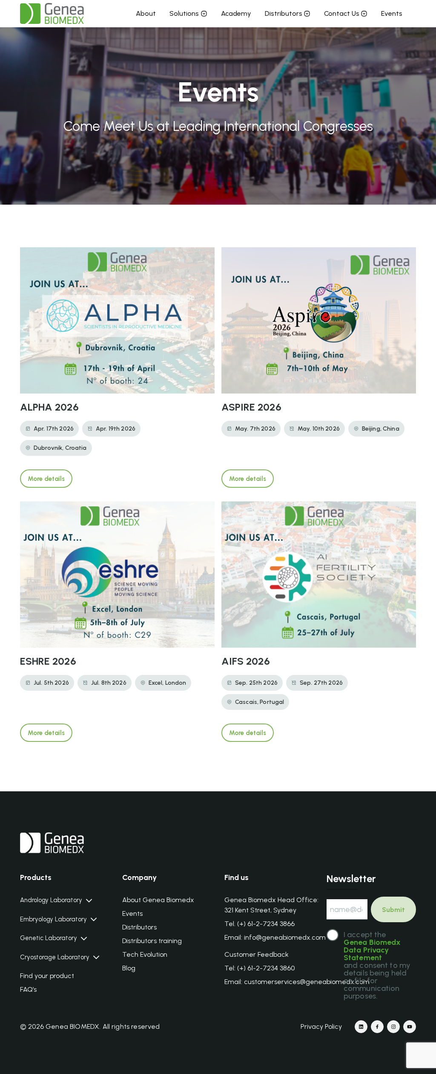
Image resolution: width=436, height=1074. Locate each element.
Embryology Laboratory (53, 919)
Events (391, 13)
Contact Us (341, 13)
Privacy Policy (321, 1026)
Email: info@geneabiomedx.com (275, 937)
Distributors (283, 13)
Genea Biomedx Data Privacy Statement (372, 949)
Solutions (184, 13)
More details (46, 479)
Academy (236, 13)
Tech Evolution (144, 954)
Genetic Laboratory (48, 938)
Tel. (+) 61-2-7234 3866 (259, 924)
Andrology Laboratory (51, 900)
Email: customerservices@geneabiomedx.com (297, 982)
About (146, 13)
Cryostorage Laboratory (54, 957)
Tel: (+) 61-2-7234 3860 (259, 968)
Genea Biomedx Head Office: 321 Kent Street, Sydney (271, 905)
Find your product (47, 976)
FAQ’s (28, 989)
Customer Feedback (256, 954)
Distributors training (152, 941)
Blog (128, 968)
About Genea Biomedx (158, 900)
